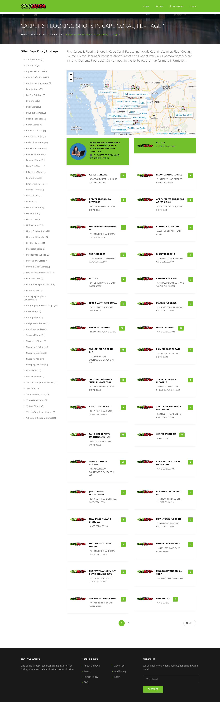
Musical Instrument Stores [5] (40, 272)
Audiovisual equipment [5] (38, 83)
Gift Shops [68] (33, 213)
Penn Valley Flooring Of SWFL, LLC (168, 463)
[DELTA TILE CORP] (183, 108)
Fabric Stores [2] (34, 177)
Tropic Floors (97, 254)
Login (193, 6)
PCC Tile (160, 142)
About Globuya (92, 665)
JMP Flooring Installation (96, 493)
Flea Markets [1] (33, 195)
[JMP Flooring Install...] (133, 87)
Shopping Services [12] (37, 364)
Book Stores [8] (33, 106)
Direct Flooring (165, 254)
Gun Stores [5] (33, 219)
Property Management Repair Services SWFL (102, 572)
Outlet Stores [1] (34, 290)
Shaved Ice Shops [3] (36, 341)
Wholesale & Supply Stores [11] (41, 417)
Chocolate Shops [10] (36, 136)
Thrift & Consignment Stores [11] (41, 382)
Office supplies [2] (34, 278)
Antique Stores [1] (34, 59)
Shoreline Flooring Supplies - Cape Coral (101, 381)
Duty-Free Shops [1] (35, 166)
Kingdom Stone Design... (127, 101)
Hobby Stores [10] (34, 225)
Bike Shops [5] (33, 100)
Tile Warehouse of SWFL (102, 598)
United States (38, 34)
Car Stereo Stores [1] (36, 130)
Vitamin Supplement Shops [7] (40, 412)
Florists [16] (31, 201)
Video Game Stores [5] (36, 400)
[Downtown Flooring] (107, 85)
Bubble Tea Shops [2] (36, 118)
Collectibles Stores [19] (37, 142)
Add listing (120, 671)
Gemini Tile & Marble (168, 543)
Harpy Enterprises (124, 121)
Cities (160, 6)
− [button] (71, 79)
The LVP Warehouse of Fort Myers (168, 408)
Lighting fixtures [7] (35, 243)
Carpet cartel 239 (166, 433)
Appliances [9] (32, 65)
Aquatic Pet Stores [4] (36, 71)
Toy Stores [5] (32, 388)
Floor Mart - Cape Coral (103, 302)
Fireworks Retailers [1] (36, 183)
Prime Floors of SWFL (168, 349)
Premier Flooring (166, 278)
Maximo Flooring (166, 302)
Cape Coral (56, 34)
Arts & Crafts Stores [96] (37, 77)
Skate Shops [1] (33, 370)
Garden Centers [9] (35, 207)
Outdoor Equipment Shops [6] (40, 284)
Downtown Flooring (108, 92)
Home (146, 6)
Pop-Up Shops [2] (34, 317)
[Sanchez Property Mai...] (135, 97)
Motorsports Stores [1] (37, 260)
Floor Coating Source (169, 174)
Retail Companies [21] (36, 329)
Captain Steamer (98, 174)
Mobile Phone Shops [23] (38, 254)
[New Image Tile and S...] (138, 88)
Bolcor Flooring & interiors (100, 200)
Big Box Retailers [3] (35, 95)
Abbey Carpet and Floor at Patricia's (170, 200)
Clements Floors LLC (121, 129)
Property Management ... (119, 115)
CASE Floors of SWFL (100, 406)
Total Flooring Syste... (137, 128)
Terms (87, 671)
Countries (177, 6)
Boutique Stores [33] (36, 112)
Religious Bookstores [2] (37, 323)
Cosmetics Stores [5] (36, 154)
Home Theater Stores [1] (38, 231)
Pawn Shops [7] (33, 311)
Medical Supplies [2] (35, 248)
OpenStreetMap (179, 133)
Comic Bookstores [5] (36, 148)
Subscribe (153, 689)
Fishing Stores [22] (35, 189)
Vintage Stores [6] (34, 406)
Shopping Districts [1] (36, 352)
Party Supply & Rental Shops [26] (41, 305)
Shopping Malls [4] (35, 358)
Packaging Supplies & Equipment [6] (35, 298)
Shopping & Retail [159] (37, 346)
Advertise (119, 665)
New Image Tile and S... (139, 94)
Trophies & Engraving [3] (37, 394)
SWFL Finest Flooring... (137, 117)
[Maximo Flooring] (134, 123)
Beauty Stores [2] (34, 89)
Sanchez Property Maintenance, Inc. (99, 435)
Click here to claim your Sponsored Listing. (104, 156)
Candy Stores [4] (34, 124)
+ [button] (71, 75)
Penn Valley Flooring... (130, 105)
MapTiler (167, 133)
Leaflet (158, 133)
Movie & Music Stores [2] (38, 266)
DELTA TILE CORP (184, 114)
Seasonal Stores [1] (35, 335)
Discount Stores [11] (35, 160)
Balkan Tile (134, 111)
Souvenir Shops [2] (35, 376)
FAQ (86, 682)
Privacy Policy (91, 676)
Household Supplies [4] (37, 237)
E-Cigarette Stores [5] (36, 171)
